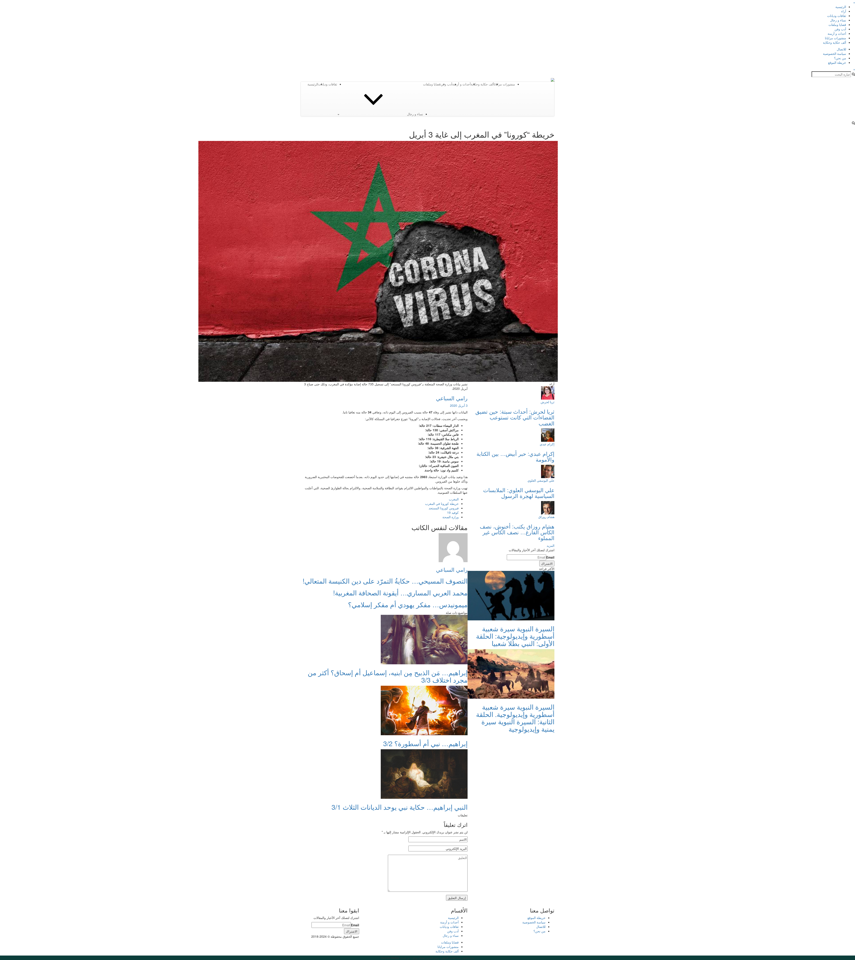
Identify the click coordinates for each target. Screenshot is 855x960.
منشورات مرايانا (835, 38)
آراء (843, 11)
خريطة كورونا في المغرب (442, 503)
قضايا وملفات (837, 24)
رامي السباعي (452, 398)
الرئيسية (840, 6)
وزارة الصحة (450, 517)
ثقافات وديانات (836, 15)
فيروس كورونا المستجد (444, 508)
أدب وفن (840, 29)
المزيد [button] (550, 545)
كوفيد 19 (453, 512)
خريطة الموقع (837, 62)
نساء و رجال (838, 20)
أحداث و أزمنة (837, 33)
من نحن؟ (840, 58)
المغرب (454, 499)
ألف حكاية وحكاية (834, 42)
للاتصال (841, 49)
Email (550, 557)
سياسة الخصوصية (834, 53)
